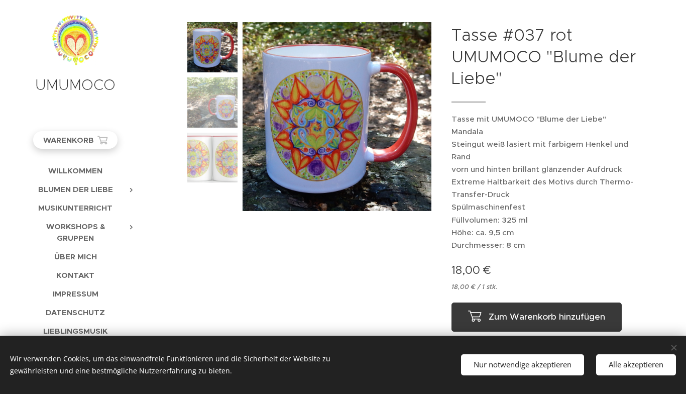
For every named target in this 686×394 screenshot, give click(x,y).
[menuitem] (75, 170)
